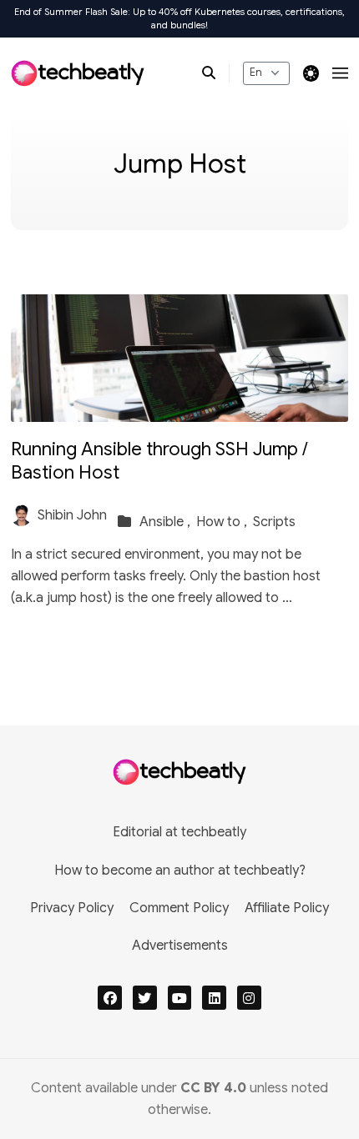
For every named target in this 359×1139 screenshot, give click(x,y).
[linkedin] (214, 998)
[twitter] (145, 998)
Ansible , (166, 522)
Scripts (274, 522)
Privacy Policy (72, 908)
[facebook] (110, 998)
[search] (216, 73)
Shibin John (72, 515)
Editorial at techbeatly (179, 832)
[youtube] (180, 998)
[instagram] (249, 998)
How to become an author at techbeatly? (180, 870)
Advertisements (180, 945)
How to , (223, 522)
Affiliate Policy (287, 908)
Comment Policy (179, 908)
